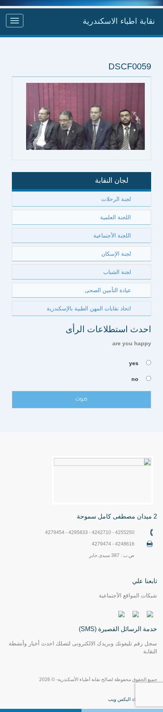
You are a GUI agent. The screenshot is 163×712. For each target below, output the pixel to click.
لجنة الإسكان (116, 254)
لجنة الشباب (117, 272)
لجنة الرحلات (116, 199)
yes (133, 363)
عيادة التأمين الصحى (108, 290)
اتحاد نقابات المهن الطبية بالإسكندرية (89, 308)
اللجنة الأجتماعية (112, 235)
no (134, 379)
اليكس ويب (119, 699)
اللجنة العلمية (115, 217)
